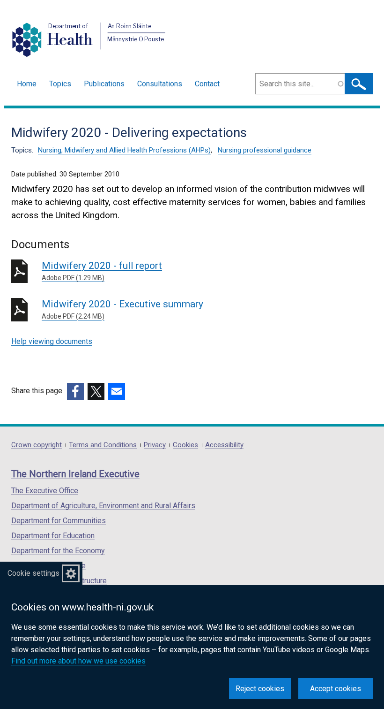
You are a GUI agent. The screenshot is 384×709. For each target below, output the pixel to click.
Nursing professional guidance (264, 150)
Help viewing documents (51, 341)
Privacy (155, 445)
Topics (60, 83)
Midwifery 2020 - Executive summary (122, 309)
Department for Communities (58, 520)
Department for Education (53, 535)
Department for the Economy (58, 550)
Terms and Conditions (103, 445)
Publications (104, 83)
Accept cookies (335, 688)
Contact (207, 83)
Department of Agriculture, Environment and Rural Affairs (103, 505)
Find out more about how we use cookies (78, 660)
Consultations (159, 83)
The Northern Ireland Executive (75, 474)
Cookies (185, 445)
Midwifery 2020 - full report (102, 271)
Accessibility (224, 445)
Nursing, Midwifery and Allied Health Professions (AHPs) (124, 150)
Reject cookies (260, 688)
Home (27, 83)
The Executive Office (44, 490)
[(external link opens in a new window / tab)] (75, 391)
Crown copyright (36, 445)
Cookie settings (33, 573)
